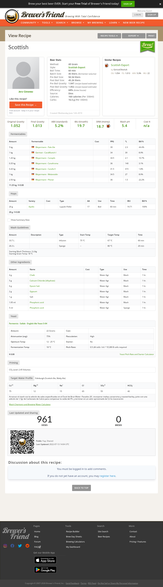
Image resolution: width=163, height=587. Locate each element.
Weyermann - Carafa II (45, 169)
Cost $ (147, 121)
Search (61, 22)
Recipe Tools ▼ (109, 35)
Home (37, 531)
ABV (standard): (59, 121)
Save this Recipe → (26, 104)
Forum (37, 541)
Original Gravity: (16, 121)
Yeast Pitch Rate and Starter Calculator (137, 354)
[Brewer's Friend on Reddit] (27, 546)
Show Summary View (20, 220)
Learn (113, 22)
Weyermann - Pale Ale (45, 147)
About (132, 536)
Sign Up (128, 3)
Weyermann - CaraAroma (46, 163)
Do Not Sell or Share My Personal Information (118, 583)
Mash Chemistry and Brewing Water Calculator (30, 404)
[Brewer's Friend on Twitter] (20, 546)
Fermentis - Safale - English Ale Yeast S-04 (28, 323)
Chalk (32, 275)
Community (28, 22)
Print (151, 35)
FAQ (36, 546)
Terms (83, 583)
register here (107, 476)
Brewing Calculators (75, 541)
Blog (36, 536)
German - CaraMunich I (45, 152)
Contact (133, 531)
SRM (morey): (103, 121)
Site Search (103, 531)
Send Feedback (72, 583)
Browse (76, 22)
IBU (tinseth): (81, 121)
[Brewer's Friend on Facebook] (12, 546)
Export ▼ (133, 35)
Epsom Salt (35, 286)
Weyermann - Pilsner (44, 179)
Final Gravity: (38, 121)
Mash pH (125, 121)
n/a (147, 125)
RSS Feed (92, 583)
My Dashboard (73, 546)
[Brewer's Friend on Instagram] (5, 546)
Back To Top (81, 487)
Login (137, 14)
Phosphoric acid (37, 302)
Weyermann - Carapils (45, 158)
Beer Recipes (104, 536)
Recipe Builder (72, 531)
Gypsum (33, 291)
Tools (46, 22)
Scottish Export (76, 67)
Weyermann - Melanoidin (46, 174)
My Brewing (95, 22)
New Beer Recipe (134, 22)
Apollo (31, 206)
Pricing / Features (138, 541)
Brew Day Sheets (74, 536)
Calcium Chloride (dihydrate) (42, 280)
